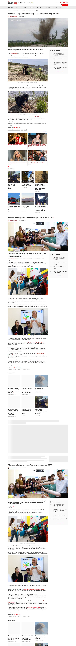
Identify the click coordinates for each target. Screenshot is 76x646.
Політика (23, 7)
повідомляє (14, 53)
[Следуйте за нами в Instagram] (61, 2)
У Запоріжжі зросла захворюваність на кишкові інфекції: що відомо (27, 411)
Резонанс (16, 10)
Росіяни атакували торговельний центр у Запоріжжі (40, 390)
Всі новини (59, 71)
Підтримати (64, 4)
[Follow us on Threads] (67, 2)
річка (25, 129)
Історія (55, 7)
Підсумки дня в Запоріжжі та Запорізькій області (26, 208)
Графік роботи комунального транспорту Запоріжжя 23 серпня (13, 186)
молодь (14, 369)
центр (28, 369)
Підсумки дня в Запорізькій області (26, 185)
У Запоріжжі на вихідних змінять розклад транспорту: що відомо (14, 208)
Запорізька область (16, 129)
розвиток (24, 369)
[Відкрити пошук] (67, 7)
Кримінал (48, 7)
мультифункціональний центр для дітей (34, 342)
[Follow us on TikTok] (66, 2)
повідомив (14, 258)
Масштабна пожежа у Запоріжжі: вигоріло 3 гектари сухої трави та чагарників (13, 390)
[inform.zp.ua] (12, 3)
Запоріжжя (10, 369)
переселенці (19, 369)
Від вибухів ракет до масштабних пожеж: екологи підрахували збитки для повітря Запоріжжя (40, 187)
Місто (17, 7)
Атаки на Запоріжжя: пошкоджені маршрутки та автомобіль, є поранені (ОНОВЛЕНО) (41, 208)
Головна (10, 7)
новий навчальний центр (33, 360)
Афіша (60, 7)
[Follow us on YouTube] (64, 2)
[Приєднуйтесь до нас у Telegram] (63, 2)
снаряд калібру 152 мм (34, 116)
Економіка (31, 7)
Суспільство (40, 7)
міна (22, 129)
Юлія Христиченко (13, 16)
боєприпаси (10, 129)
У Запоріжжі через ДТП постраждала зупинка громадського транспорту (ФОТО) (27, 390)
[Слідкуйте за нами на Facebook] (60, 2)
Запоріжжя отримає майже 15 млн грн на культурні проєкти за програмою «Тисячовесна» (13, 412)
